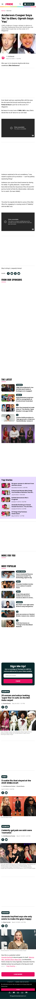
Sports (4, 777)
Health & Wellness (21, 571)
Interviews (5, 913)
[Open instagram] (22, 992)
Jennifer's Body (9, 959)
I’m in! (18, 681)
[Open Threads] (18, 992)
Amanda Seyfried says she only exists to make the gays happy (16, 917)
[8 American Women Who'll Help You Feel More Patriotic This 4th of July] (5, 492)
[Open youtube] (26, 992)
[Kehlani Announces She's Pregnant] (5, 500)
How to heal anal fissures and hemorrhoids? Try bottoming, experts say (24, 575)
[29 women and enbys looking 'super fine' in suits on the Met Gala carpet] (18, 720)
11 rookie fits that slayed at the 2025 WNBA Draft (16, 781)
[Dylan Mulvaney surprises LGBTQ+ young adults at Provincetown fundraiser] (8, 398)
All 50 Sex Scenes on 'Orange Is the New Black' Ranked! (24, 624)
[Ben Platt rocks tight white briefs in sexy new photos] (8, 604)
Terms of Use (4, 986)
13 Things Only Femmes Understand (19, 512)
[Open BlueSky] (13, 992)
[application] (18, 434)
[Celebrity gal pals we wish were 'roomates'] (18, 853)
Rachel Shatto (7, 703)
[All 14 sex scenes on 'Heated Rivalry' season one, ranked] (8, 614)
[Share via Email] (11, 273)
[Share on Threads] (15, 273)
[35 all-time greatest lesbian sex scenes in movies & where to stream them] (8, 594)
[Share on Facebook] (8, 273)
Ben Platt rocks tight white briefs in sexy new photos (25, 605)
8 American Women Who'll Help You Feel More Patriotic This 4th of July (23, 492)
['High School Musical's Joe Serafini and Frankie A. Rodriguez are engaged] (8, 388)
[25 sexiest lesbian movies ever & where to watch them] (8, 584)
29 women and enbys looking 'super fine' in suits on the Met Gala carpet (15, 698)
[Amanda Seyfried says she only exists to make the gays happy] (18, 939)
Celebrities (19, 385)
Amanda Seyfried (6, 957)
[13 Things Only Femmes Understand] (5, 514)
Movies (18, 581)
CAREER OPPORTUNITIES (22, 982)
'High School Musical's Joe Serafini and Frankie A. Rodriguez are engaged (24, 389)
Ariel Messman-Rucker (9, 786)
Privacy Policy (26, 984)
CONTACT (10, 982)
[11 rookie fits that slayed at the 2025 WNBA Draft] (18, 806)
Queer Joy (19, 395)
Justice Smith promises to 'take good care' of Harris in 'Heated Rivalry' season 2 (25, 419)
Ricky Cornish (6, 922)
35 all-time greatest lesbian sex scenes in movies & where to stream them (25, 596)
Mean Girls (17, 959)
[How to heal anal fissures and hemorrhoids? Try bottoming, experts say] (8, 574)
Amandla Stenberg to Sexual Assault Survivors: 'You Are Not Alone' (22, 506)
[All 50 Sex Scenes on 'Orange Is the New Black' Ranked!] (8, 623)
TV (17, 405)
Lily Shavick (11, 56)
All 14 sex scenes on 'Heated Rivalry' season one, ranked (25, 615)
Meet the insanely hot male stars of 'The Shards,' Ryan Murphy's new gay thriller (25, 409)
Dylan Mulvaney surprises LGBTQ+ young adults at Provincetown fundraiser (24, 399)
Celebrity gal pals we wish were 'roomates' (16, 831)
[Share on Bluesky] (18, 273)
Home (3, 11)
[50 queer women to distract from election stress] (5, 485)
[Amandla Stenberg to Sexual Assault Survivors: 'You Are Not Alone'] (5, 507)
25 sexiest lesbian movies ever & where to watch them (24, 586)
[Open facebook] (9, 992)
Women (9, 11)
